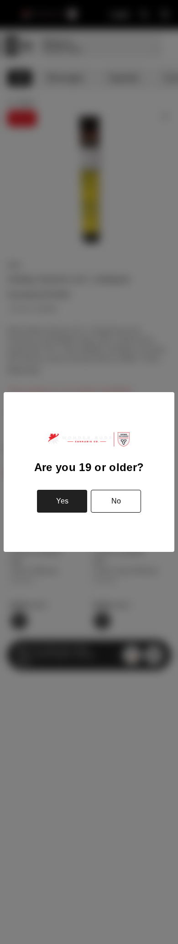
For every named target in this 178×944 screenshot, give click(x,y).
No (116, 501)
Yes (62, 501)
